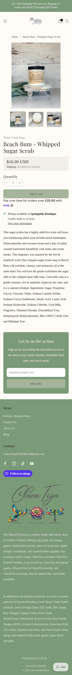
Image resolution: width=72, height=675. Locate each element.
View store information (20, 223)
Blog (6, 434)
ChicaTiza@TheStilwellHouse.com (24, 454)
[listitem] (36, 6)
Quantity (10, 176)
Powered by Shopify (36, 666)
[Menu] (5, 21)
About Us (9, 428)
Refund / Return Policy (16, 416)
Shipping (11, 166)
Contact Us (9, 422)
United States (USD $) (34, 658)
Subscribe (36, 383)
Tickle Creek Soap (14, 137)
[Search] (67, 21)
